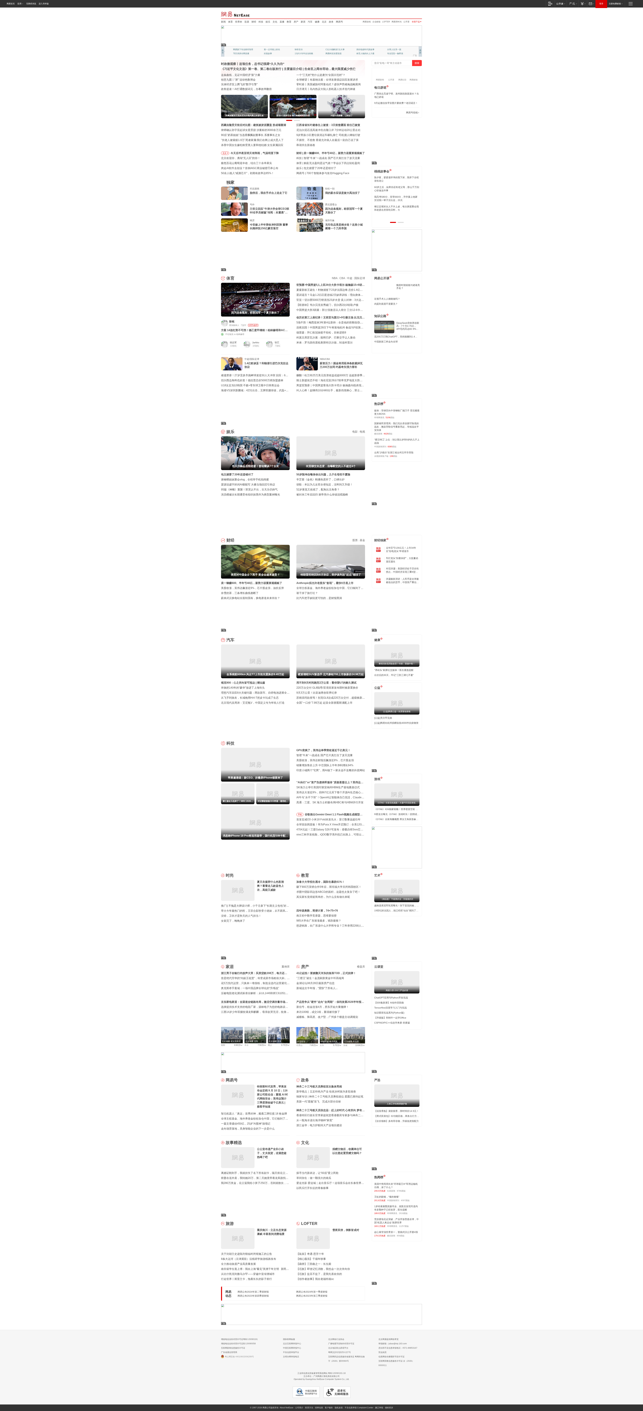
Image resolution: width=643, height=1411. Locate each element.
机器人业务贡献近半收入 (321, 173)
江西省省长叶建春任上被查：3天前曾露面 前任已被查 (328, 125)
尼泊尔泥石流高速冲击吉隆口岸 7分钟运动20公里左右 (328, 130)
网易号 (339, 21)
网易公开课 (381, 278)
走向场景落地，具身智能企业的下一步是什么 (248, 1128)
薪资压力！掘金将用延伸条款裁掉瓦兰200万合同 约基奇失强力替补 (341, 365)
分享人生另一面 (394, 49)
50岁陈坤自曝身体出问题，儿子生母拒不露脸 (323, 474)
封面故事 (268, 53)
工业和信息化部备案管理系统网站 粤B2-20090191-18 (321, 1373)
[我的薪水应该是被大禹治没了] (309, 193)
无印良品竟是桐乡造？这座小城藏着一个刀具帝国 (344, 226)
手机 (300, 814)
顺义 (270, 1045)
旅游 (230, 1223)
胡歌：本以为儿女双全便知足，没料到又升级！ (324, 484)
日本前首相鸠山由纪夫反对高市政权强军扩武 (323, 84)
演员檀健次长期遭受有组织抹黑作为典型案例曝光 (250, 494)
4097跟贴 (405, 1200)
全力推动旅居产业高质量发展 (238, 1264)
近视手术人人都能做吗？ (387, 298)
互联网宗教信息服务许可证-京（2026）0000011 (396, 1363)
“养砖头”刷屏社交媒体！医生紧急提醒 (393, 670)
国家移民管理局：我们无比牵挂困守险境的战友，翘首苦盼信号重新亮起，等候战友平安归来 (396, 426)
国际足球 (359, 278)
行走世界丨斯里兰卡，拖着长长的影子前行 (246, 1279)
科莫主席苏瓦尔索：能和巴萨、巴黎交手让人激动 (325, 337)
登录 (601, 4)
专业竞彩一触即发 (395, 53)
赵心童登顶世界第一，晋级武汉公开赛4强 (396, 1232)
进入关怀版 (44, 4)
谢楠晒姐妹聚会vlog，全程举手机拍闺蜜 (245, 479)
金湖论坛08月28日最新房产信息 (315, 983)
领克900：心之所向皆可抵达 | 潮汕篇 (243, 682)
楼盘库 (361, 966)
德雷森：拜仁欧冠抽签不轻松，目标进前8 (321, 332)
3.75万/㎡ (285, 1045)
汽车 (310, 21)
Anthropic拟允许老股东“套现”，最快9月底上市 (324, 583)
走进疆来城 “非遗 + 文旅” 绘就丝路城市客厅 (322, 89)
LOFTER (386, 22)
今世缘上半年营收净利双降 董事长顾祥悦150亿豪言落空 (269, 226)
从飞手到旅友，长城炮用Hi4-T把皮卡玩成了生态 (250, 697)
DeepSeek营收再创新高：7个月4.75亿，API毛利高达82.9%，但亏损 (407, 326)
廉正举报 (379, 1407)
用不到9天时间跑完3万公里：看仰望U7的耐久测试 (326, 682)
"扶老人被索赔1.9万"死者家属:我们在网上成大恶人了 (252, 140)
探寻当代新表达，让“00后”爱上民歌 (317, 1173)
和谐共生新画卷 (305, 145)
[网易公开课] (561, 3)
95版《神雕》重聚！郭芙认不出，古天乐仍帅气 (249, 489)
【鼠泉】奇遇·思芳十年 (310, 1253)
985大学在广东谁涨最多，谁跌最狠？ (318, 920)
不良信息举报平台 (291, 1352)
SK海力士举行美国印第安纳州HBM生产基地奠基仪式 (328, 787)
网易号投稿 (412, 112)
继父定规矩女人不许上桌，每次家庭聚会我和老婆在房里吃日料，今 (396, 208)
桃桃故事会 (381, 171)
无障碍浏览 (31, 4)
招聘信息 (319, 1407)
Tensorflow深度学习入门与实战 (390, 1007)
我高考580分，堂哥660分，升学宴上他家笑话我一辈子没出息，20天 (395, 198)
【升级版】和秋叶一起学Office (390, 1017)
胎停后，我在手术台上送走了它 (268, 192)
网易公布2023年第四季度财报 (253, 1295)
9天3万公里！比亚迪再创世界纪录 (316, 692)
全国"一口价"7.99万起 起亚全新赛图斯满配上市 (324, 702)
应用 (19, 4)
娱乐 (268, 21)
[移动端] (550, 3)
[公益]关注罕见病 (383, 718)
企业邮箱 (376, 22)
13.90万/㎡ (360, 1045)
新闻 (223, 21)
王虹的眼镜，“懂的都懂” (386, 1196)
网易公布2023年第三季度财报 (311, 1295)
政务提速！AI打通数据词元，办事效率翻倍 (246, 89)
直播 (282, 21)
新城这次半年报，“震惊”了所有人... (317, 988)
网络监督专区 (411, 13)
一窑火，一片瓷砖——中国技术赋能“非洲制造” (324, 79)
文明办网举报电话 (291, 1356)
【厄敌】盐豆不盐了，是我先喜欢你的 (319, 1274)
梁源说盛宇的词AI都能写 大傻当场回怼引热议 (248, 484)
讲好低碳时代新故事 (365, 49)
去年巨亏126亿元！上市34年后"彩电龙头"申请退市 (401, 549)
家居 (303, 21)
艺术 (377, 875)
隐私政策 (339, 1407)
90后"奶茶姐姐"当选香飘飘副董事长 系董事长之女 (250, 135)
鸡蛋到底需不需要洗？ (386, 304)
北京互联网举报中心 (292, 1343)
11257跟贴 (404, 1226)
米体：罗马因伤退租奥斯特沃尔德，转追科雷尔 (324, 342)
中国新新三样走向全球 (386, 341)
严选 (377, 1080)
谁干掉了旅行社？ (307, 593)
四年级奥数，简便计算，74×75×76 (317, 910)
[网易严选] (573, 3)
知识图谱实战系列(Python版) (389, 1012)
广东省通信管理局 (229, 1352)
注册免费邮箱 (615, 4)
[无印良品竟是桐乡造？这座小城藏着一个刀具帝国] (309, 225)
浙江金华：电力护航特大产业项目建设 (319, 1125)
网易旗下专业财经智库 (243, 49)
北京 (324, 21)
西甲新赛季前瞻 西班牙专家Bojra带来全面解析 (331, 163)
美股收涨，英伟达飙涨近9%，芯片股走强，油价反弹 (252, 588)
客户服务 (329, 1407)
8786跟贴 (401, 1191)
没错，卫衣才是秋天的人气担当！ (241, 915)
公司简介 (299, 1407)
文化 (275, 21)
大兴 (322, 1045)
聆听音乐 (299, 49)
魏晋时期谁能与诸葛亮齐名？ (408, 286)
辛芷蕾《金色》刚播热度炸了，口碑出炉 (320, 479)
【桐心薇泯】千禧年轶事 (311, 1258)
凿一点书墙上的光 (272, 49)
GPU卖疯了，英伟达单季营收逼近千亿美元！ (331, 158)
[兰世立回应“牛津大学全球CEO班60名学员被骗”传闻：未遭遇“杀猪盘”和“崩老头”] (234, 209)
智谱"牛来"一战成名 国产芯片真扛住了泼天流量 (324, 755)
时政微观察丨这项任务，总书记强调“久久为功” (252, 64)
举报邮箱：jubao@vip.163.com (392, 1343)
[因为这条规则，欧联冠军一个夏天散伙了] (309, 209)
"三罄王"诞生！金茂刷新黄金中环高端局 (320, 978)
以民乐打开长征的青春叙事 (312, 1188)
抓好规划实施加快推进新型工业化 (241, 75)
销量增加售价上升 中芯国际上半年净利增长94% (324, 765)
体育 (230, 21)
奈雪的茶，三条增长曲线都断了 (240, 593)
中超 (349, 278)
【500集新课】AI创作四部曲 (389, 1002)
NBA (334, 278)
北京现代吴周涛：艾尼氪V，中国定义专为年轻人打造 (252, 702)
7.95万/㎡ (314, 1045)
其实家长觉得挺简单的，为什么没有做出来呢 (323, 896)
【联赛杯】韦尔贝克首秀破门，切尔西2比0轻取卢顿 (327, 305)
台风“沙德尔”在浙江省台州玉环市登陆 (393, 452)
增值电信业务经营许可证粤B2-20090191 (239, 1339)
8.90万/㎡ (238, 1045)
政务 (331, 21)
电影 (355, 431)
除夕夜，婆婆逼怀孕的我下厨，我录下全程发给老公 (396, 179)
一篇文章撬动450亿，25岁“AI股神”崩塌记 (245, 1123)
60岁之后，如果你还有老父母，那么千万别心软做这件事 (396, 189)
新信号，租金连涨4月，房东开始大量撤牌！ (322, 1006)
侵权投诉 (389, 1407)
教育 (289, 21)
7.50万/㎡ (262, 1045)
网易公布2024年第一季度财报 (311, 1291)
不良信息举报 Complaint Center (359, 1407)
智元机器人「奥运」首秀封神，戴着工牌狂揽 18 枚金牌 (254, 1113)
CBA (342, 278)
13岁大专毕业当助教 (304, 53)
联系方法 (309, 1407)
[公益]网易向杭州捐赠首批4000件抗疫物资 (396, 723)
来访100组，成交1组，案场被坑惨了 (318, 1012)
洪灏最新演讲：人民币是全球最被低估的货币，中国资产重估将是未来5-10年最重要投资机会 (402, 581)
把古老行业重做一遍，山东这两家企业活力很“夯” (250, 84)
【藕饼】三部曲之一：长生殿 (313, 1264)
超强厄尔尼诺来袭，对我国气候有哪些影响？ (248, 79)
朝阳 (223, 1045)
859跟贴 (400, 1236)
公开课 (406, 22)
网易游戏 (367, 22)
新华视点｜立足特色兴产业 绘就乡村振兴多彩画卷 (326, 1091)
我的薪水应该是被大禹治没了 (342, 192)
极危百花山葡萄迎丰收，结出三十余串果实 (246, 163)
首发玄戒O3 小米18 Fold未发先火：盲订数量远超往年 (328, 819)
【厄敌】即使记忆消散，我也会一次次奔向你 (323, 1269)
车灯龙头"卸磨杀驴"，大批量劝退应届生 (402, 560)
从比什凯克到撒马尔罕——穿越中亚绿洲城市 (248, 1274)
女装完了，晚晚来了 (233, 920)
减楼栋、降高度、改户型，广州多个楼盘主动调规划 (327, 1017)
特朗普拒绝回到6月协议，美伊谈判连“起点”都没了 (334, 153)
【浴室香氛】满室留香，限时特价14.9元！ (396, 1111)
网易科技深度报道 (334, 53)
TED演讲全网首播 (241, 53)
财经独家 (380, 540)
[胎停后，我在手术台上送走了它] (234, 193)
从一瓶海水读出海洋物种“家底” (314, 1120)
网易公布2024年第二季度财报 (253, 1291)
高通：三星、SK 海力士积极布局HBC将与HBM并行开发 (330, 802)
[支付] (583, 3)
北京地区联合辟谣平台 (338, 1348)
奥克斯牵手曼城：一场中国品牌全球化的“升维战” (250, 988)
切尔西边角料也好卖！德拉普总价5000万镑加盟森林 (252, 380)
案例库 (286, 966)
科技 (261, 21)
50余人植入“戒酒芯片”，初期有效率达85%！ (247, 173)
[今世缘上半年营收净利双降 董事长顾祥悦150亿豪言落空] (234, 225)
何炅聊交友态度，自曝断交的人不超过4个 (328, 168)
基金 (362, 540)
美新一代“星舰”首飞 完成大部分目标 (318, 1101)
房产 (296, 21)
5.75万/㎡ (337, 1045)
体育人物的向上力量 (365, 53)
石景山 (299, 1045)
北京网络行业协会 (336, 1339)
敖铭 (231, 321)
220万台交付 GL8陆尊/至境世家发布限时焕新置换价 (327, 687)
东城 (345, 1045)
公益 (377, 687)
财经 (254, 21)
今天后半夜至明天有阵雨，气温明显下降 (255, 153)
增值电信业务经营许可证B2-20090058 (238, 1343)
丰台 (246, 1045)
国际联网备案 (289, 1339)
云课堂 (378, 966)
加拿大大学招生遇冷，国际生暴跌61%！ (320, 881)
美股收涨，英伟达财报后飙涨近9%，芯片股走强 (325, 760)
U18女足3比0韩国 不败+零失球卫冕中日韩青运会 (250, 385)
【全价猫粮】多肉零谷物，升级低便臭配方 (396, 1121)
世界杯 (238, 21)
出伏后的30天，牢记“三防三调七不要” (394, 675)
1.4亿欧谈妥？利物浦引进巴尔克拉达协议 (266, 365)
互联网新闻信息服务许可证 (233, 1348)
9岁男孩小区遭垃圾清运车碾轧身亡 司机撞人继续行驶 (328, 135)
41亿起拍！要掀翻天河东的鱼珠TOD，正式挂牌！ (326, 973)
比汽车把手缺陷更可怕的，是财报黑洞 (319, 598)
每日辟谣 (380, 87)
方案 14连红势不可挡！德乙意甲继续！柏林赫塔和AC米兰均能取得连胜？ (254, 330)
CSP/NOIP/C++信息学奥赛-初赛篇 (392, 1022)
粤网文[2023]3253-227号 (339, 1352)
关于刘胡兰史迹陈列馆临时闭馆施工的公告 (246, 1253)
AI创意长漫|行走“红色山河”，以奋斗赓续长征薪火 (325, 75)
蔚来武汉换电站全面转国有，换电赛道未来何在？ (250, 598)
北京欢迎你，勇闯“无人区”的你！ (240, 158)
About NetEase (286, 1407)
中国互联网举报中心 (292, 1348)
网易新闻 (235, 14)
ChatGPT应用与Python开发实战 (391, 997)
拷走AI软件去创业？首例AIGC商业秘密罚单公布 (249, 168)
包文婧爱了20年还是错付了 (237, 474)
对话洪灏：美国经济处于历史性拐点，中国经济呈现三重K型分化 (402, 570)
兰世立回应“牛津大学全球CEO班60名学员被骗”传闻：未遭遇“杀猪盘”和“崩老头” (269, 210)
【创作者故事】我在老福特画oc (315, 1279)
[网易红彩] (284, 323)
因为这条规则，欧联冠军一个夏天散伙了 (344, 210)
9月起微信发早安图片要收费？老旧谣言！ (396, 103)
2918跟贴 (403, 1213)
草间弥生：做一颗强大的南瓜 (313, 1178)
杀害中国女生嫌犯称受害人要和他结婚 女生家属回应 (252, 145)
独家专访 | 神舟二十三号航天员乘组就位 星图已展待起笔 (329, 1096)
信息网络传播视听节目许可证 (391, 1356)
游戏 (377, 779)
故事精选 (234, 1142)
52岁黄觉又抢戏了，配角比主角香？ (318, 489)
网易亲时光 (397, 22)
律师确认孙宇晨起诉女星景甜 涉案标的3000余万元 (251, 130)
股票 (355, 540)
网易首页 (11, 4)
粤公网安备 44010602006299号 (239, 1356)
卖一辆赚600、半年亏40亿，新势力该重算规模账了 (251, 583)
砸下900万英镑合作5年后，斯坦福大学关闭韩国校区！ (328, 886)
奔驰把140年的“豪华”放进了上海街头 (243, 687)
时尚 (230, 875)
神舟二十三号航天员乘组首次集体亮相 (319, 1086)
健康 (317, 21)
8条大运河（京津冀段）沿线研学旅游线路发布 (248, 1258)
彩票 (246, 21)
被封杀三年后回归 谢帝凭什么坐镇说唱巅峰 (322, 494)
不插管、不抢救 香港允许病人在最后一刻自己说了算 (327, 140)
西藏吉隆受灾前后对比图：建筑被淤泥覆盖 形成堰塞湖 (253, 125)
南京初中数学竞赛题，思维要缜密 (316, 915)
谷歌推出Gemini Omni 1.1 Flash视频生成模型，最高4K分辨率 (334, 815)
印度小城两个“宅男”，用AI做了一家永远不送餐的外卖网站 (330, 770)
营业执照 (382, 1352)
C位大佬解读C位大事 (335, 49)
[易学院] (386, 112)
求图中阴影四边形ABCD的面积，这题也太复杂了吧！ (328, 891)
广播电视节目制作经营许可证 (341, 1343)
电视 (362, 431)
